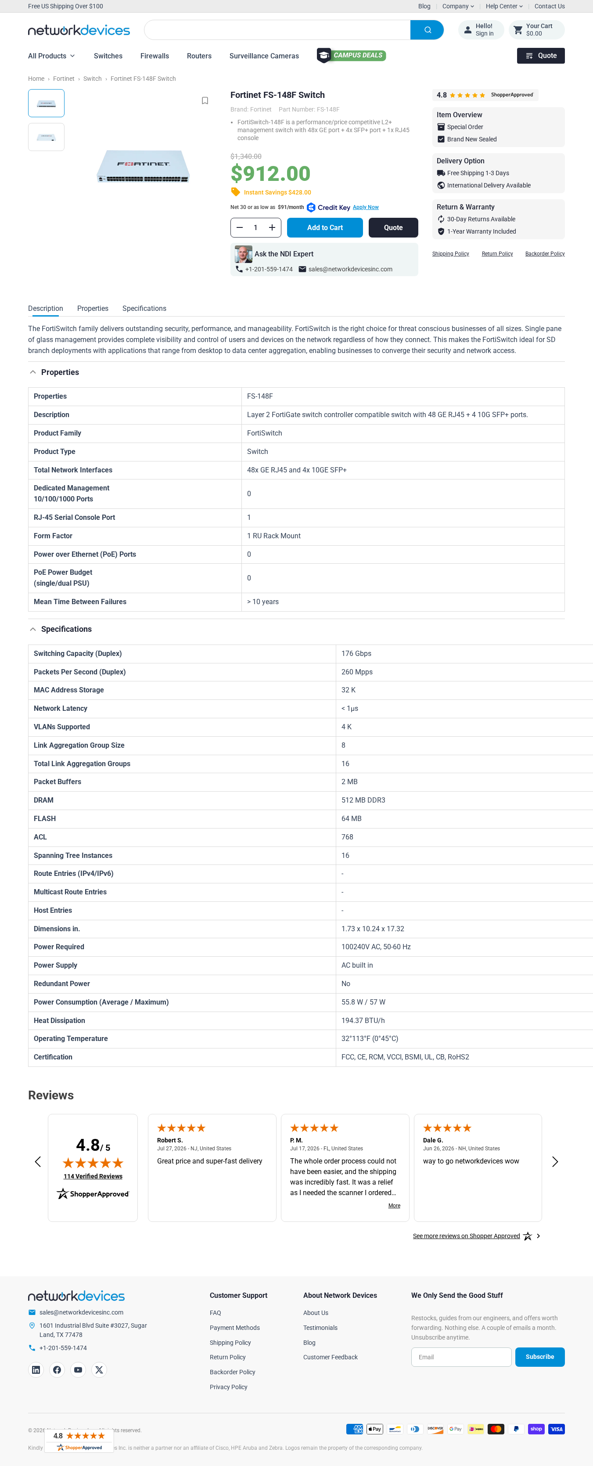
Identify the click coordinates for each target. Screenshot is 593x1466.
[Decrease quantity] (239, 227)
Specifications (144, 308)
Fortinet (64, 78)
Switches (108, 56)
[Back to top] (33, 372)
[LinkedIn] (36, 1370)
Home (36, 78)
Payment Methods (235, 1327)
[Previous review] (37, 1162)
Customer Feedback (330, 1357)
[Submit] (427, 30)
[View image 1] (46, 103)
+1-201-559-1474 (269, 269)
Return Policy (497, 254)
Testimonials (320, 1327)
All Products (47, 56)
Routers (199, 56)
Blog (424, 6)
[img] (93, 1162)
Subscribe (540, 1356)
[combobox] (294, 30)
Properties (92, 308)
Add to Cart (325, 227)
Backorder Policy (545, 254)
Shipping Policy (450, 254)
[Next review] (555, 1162)
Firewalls (154, 56)
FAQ (215, 1312)
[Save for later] (205, 100)
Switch (92, 78)
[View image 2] (46, 137)
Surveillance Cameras (264, 56)
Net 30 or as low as (304, 207)
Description (45, 308)
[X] (99, 1370)
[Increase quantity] (272, 227)
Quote (547, 55)
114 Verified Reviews (93, 1176)
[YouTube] (78, 1370)
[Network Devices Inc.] (79, 30)
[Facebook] (57, 1370)
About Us (315, 1312)
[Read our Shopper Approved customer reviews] (79, 1441)
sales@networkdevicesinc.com (350, 269)
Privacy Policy (229, 1386)
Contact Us (550, 6)
